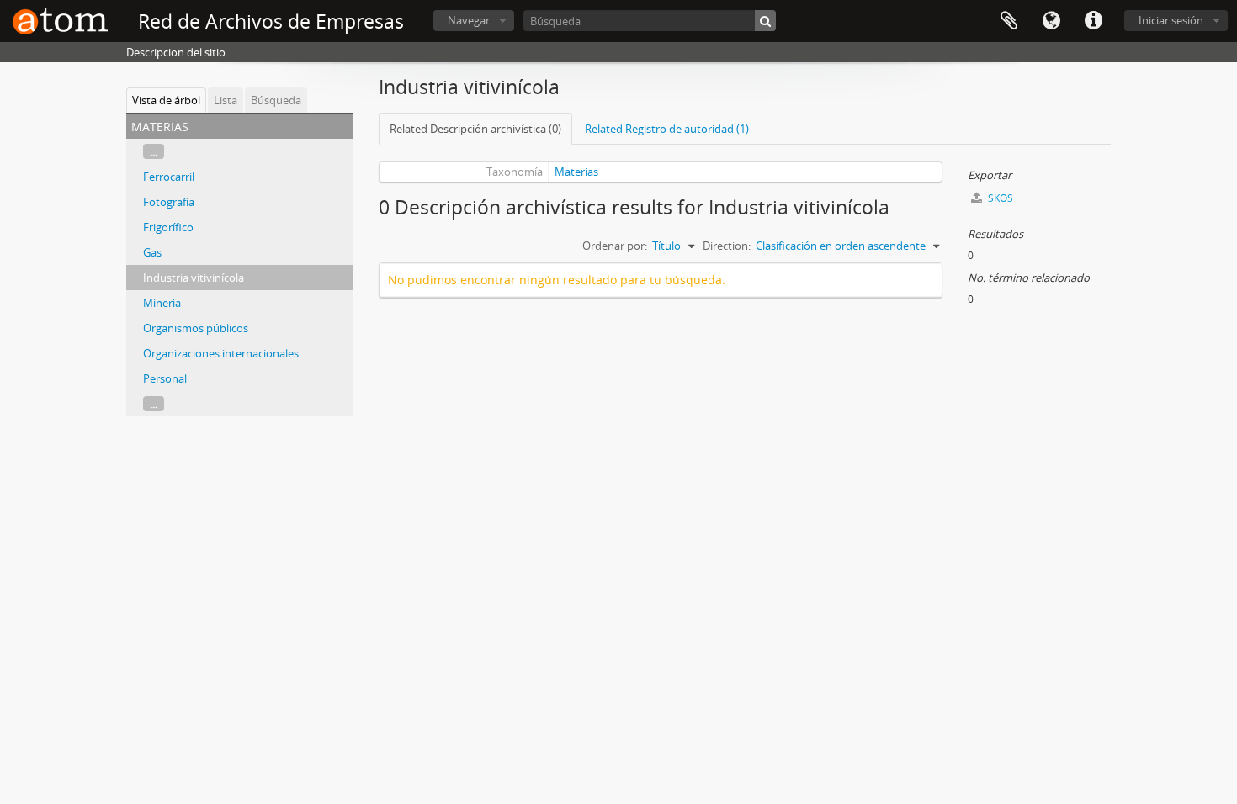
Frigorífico (168, 227)
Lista (225, 100)
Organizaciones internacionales (221, 353)
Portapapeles (1009, 21)
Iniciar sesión (1171, 20)
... (153, 151)
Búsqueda (276, 100)
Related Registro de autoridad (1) (667, 128)
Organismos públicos (195, 328)
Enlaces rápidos (1093, 21)
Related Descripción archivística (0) (475, 128)
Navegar (469, 20)
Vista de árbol (166, 100)
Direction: (727, 245)
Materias (576, 171)
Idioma (1051, 21)
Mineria (162, 302)
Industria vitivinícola (193, 277)
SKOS (999, 198)
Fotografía (168, 201)
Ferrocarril (168, 176)
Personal (165, 378)
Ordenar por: (614, 245)
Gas (152, 252)
